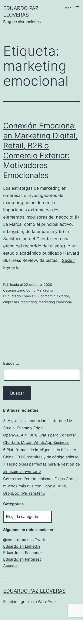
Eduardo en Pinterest (22, 559)
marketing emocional (56, 302)
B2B (35, 296)
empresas (11, 302)
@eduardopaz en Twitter (25, 539)
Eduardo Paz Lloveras (34, 591)
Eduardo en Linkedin (21, 546)
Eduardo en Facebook (23, 552)
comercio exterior (54, 296)
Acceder (10, 565)
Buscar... (11, 363)
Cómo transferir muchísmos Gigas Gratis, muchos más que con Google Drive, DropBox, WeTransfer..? (40, 486)
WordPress (47, 601)
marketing (29, 302)
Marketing (45, 290)
